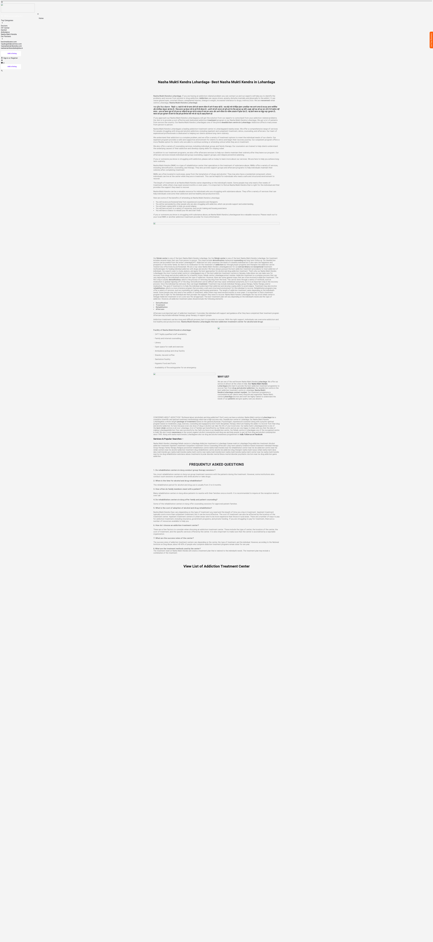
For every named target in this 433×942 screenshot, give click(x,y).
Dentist (4, 30)
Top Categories (7, 20)
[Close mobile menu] (38, 14)
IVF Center (5, 28)
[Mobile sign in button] (2, 60)
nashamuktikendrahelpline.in (12, 48)
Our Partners (6, 36)
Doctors (4, 26)
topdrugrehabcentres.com (11, 44)
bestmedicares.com (9, 42)
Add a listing (12, 53)
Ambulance (5, 32)
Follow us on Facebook (253, 434)
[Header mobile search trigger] (2, 71)
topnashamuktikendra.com (11, 46)
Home (41, 18)
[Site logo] (18, 12)
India (241, 434)
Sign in (6, 58)
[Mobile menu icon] (216, 2)
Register (14, 58)
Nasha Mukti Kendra (9, 34)
